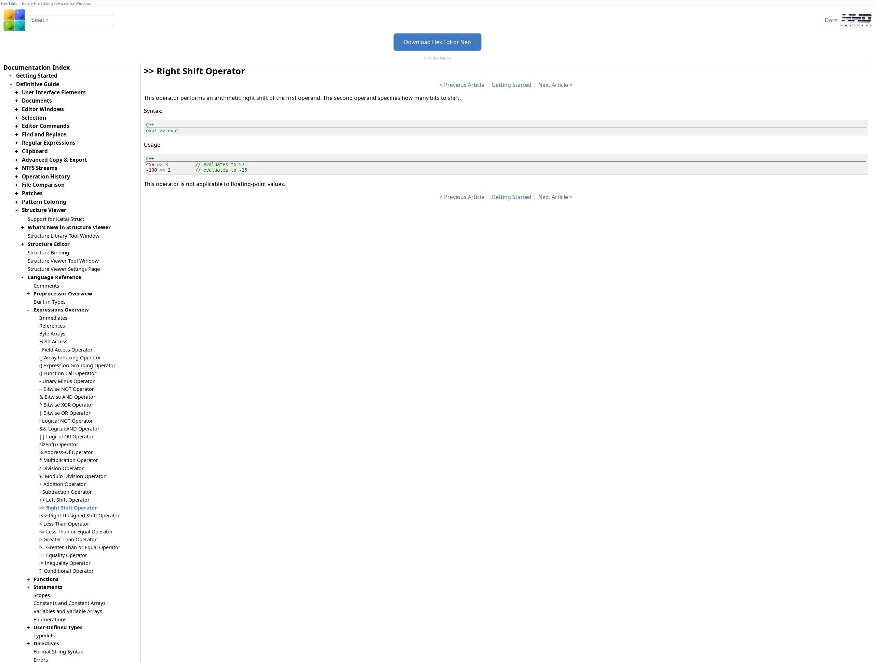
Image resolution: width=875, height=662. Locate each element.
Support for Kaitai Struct (56, 218)
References (52, 325)
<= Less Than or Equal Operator (76, 531)
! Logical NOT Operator (66, 421)
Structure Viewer (44, 210)
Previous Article (464, 85)
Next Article (553, 85)
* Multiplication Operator (68, 460)
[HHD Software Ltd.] (856, 20)
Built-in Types (49, 301)
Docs (831, 20)
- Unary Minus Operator (67, 381)
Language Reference (54, 277)
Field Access (53, 341)
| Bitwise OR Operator (65, 413)
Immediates (53, 318)
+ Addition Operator (62, 484)
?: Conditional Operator (66, 571)
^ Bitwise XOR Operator (66, 404)
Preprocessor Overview (62, 293)
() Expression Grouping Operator (77, 365)
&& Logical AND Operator (69, 428)
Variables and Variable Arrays (67, 611)
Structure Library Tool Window (63, 235)
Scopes (41, 595)
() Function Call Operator (67, 373)
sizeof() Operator (58, 444)
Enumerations (49, 619)
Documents (37, 100)
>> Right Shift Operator (68, 507)
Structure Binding (48, 252)
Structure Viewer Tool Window (63, 260)
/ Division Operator (61, 468)
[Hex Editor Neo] (14, 20)
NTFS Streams (39, 168)
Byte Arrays (52, 333)
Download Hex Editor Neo (437, 42)
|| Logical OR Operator (66, 436)
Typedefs (44, 635)
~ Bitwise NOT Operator (66, 389)
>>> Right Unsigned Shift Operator (79, 515)
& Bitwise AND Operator (67, 397)
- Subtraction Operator (65, 492)
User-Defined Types (57, 627)
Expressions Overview (61, 309)
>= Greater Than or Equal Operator (79, 547)
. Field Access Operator (66, 349)
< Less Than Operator (64, 523)
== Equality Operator (63, 555)
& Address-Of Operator (66, 452)
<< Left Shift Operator (64, 499)
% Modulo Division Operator (72, 476)
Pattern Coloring (44, 202)
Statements (47, 586)
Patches (32, 193)
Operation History (46, 176)
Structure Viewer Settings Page (64, 268)
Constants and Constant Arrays (69, 602)
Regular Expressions (49, 142)
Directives (46, 643)
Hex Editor (10, 3)
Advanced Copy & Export (54, 159)
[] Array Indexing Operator (70, 357)
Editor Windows (43, 109)
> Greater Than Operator (68, 539)
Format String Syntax (58, 651)
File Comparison (43, 184)
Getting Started (511, 85)
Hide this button (437, 58)
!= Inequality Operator (65, 563)
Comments (46, 285)
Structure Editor (49, 243)
